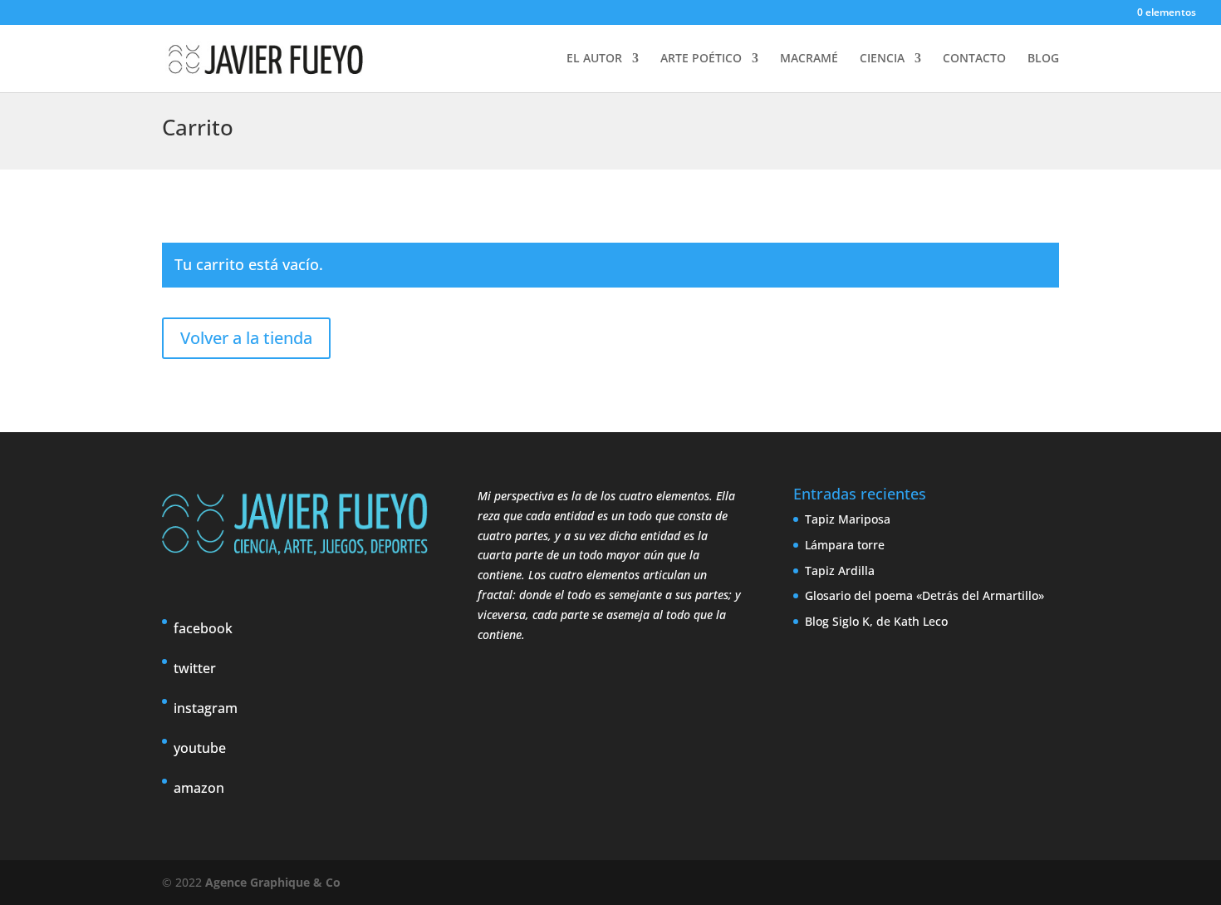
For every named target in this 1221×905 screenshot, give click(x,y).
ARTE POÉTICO (701, 59)
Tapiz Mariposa (847, 519)
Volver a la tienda (246, 338)
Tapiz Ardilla (840, 570)
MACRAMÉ (809, 59)
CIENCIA (882, 59)
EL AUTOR (594, 59)
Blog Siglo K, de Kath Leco (876, 621)
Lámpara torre (845, 545)
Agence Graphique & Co (273, 882)
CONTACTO (974, 59)
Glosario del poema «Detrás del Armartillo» (924, 595)
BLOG (1043, 59)
